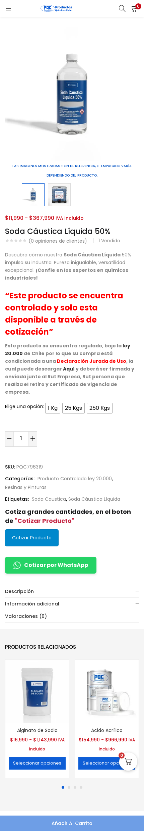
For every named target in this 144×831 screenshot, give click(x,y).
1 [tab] (63, 787)
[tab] (72, 591)
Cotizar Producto (32, 537)
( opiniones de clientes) (57, 241)
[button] (134, 8)
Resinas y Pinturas (26, 487)
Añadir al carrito (72, 823)
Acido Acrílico (107, 730)
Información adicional (32, 603)
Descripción (19, 591)
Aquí (69, 368)
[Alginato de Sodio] (37, 691)
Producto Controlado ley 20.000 (75, 478)
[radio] (53, 408)
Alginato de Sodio (37, 730)
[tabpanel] (37, 719)
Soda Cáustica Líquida (94, 499)
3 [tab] (75, 787)
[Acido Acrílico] (107, 691)
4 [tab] (81, 787)
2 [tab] (69, 787)
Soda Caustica (49, 499)
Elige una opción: (24, 406)
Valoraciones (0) (26, 616)
